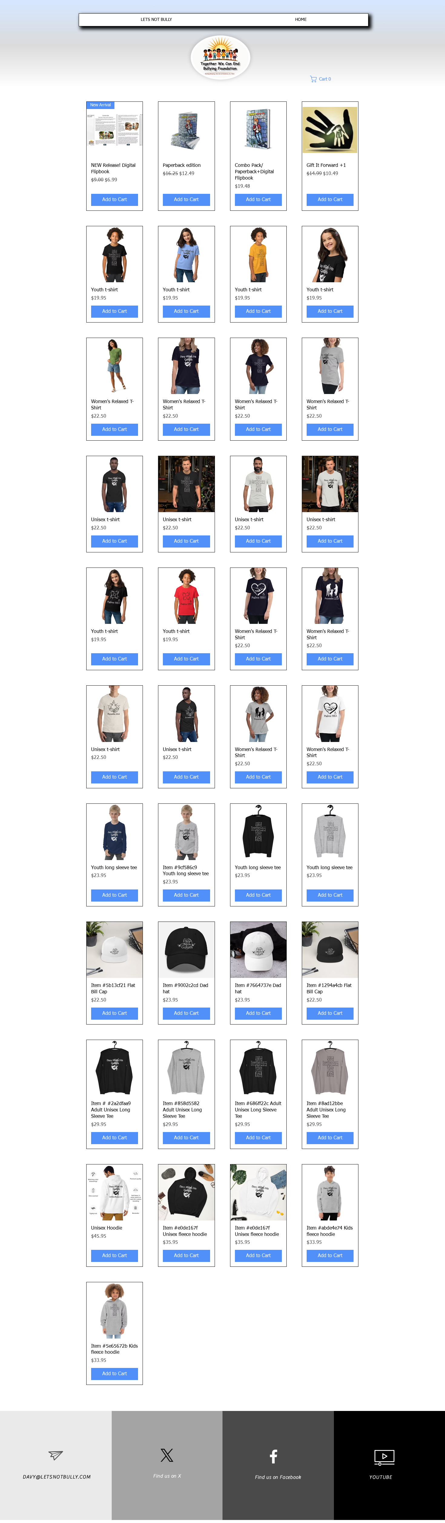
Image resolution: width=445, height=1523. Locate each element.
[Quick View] (186, 130)
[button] (327, 79)
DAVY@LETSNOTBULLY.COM (57, 1477)
